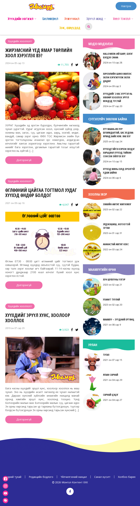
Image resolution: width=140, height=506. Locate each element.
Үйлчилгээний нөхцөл (74, 476)
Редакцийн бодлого (41, 476)
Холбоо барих (126, 476)
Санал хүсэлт (102, 476)
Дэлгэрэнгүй (23, 160)
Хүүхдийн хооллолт (20, 41)
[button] (35, 18)
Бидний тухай (13, 476)
